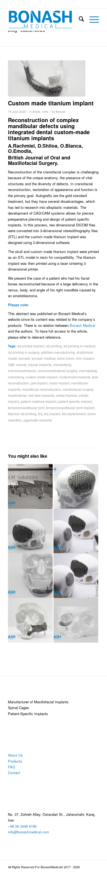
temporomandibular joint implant (70, 408)
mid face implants (41, 395)
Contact (14, 772)
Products (15, 761)
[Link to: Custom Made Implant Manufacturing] (76, 575)
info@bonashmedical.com (28, 831)
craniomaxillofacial (22, 371)
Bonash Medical (82, 325)
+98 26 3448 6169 (22, 826)
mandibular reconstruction (41, 389)
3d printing (54, 346)
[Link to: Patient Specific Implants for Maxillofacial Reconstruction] (30, 575)
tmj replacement (74, 414)
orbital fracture (66, 395)
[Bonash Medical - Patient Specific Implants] (44, 19)
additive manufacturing (58, 352)
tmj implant (52, 414)
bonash (24, 358)
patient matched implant (38, 401)
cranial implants (40, 364)
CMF (11, 364)
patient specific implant (75, 401)
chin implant (85, 358)
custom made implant (42, 377)
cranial (21, 364)
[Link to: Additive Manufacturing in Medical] (30, 486)
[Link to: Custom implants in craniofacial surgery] (76, 486)
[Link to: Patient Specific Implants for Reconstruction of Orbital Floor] (76, 620)
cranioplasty (88, 371)
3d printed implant (30, 346)
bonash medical (44, 358)
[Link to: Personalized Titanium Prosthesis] (30, 531)
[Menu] (91, 19)
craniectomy (62, 364)
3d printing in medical (79, 346)
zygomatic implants (37, 420)
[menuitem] (78, 19)
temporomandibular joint (26, 408)
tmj (40, 414)
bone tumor (65, 358)
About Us (15, 755)
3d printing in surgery (23, 352)
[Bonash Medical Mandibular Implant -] (46, 78)
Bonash (61, 111)
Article (36, 111)
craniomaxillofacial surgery (57, 371)
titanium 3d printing (22, 414)
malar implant (59, 383)
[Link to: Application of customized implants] (76, 531)
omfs (45, 111)
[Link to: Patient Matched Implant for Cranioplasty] (30, 620)
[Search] (78, 19)
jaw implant (39, 383)
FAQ (11, 766)
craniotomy (16, 377)
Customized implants (74, 377)
